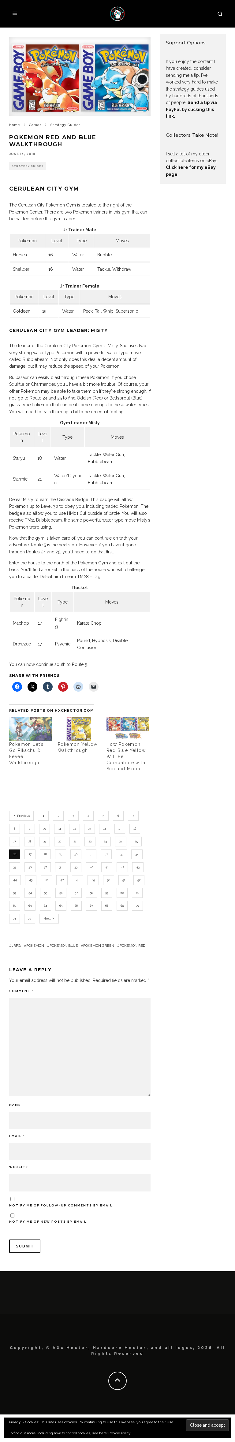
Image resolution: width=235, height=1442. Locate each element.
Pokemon (35, 945)
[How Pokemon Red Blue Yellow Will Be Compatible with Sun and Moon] (127, 729)
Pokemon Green (98, 945)
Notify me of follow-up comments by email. (61, 1205)
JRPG (16, 945)
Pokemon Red (132, 945)
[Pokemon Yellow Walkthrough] (79, 729)
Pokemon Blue (64, 945)
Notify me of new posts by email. (48, 1221)
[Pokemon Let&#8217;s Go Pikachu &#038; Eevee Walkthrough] (30, 729)
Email (16, 1136)
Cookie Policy (120, 1433)
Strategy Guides (27, 166)
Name (16, 1104)
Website (18, 1167)
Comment (21, 991)
